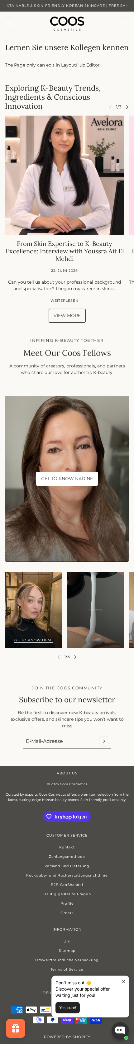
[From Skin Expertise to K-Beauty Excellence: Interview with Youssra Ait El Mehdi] (64, 175)
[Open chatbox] (120, 1031)
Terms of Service (67, 969)
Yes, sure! (67, 1007)
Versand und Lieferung (67, 866)
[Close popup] (123, 981)
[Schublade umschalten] (8, 24)
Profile (67, 903)
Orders (67, 913)
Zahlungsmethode (67, 856)
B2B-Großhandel (67, 884)
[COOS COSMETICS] (67, 24)
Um (67, 941)
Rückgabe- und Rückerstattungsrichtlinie (67, 875)
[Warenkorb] (125, 23)
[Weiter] (127, 107)
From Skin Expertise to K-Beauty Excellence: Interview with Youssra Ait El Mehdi (65, 251)
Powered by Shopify (67, 1037)
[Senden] (104, 741)
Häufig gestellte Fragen (67, 894)
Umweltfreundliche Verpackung (67, 960)
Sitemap (67, 950)
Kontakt (67, 847)
